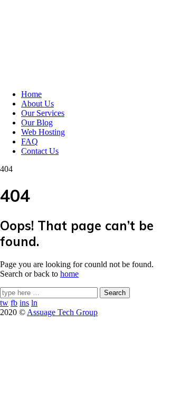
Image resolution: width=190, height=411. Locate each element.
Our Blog (37, 122)
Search (115, 293)
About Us (37, 103)
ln (34, 302)
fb (14, 302)
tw (4, 302)
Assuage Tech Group (62, 312)
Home (31, 94)
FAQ (29, 141)
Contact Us (40, 150)
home (69, 273)
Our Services (42, 113)
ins (24, 302)
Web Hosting (43, 132)
